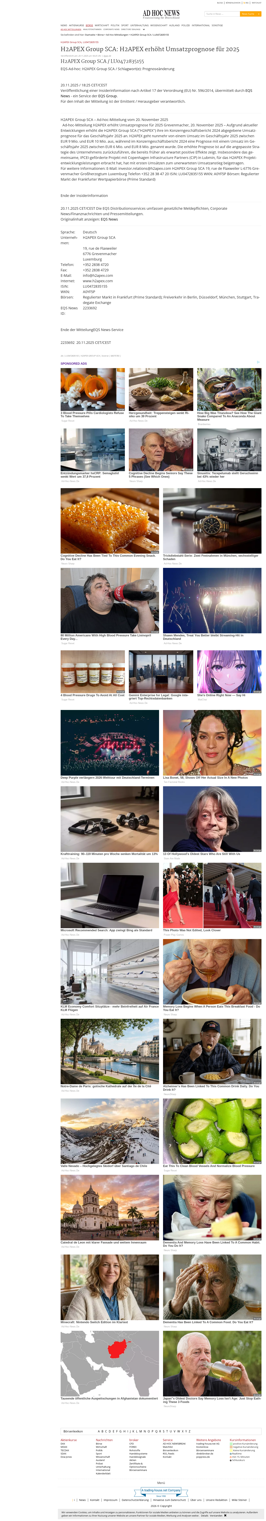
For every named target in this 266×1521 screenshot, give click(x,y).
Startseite (90, 34)
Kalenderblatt (103, 1473)
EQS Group (107, 95)
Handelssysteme (138, 1453)
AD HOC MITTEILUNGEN (71, 29)
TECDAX (65, 1450)
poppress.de (203, 1456)
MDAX (64, 1447)
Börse (101, 34)
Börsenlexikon (73, 1431)
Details (204, 1515)
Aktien (132, 1460)
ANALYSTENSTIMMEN (92, 29)
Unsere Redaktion (216, 1500)
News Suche (248, 13)
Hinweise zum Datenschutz (169, 1500)
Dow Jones (66, 1456)
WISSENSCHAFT (158, 25)
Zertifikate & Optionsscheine (137, 1465)
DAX (63, 1443)
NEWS (64, 25)
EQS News (109, 219)
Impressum (110, 1500)
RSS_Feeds (168, 1453)
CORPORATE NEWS (111, 29)
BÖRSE (89, 25)
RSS (246, 3)
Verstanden (216, 1515)
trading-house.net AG (207, 1443)
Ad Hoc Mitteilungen (117, 34)
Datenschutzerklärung (135, 1500)
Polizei (99, 1463)
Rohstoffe (134, 1450)
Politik (99, 1450)
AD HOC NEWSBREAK (174, 1443)
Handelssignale (137, 1456)
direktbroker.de (204, 1453)
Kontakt (167, 1456)
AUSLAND (174, 25)
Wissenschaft (103, 1456)
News (82, 1500)
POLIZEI (185, 25)
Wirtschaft (101, 1447)
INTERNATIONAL (201, 25)
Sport (99, 1453)
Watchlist (168, 1447)
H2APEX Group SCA (71, 42)
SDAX (63, 1453)
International (103, 1470)
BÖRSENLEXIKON (233, 3)
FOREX (133, 1447)
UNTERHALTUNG (139, 25)
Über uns (196, 1500)
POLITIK (115, 25)
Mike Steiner (239, 1500)
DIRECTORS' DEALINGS (130, 29)
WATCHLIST (256, 3)
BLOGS (220, 3)
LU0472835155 (90, 42)
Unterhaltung (103, 1466)
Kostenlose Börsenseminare (205, 1448)
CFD (131, 1443)
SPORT (124, 25)
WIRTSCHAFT (102, 25)
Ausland (100, 1460)
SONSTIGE (217, 25)
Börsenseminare (138, 1470)
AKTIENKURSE (76, 25)
